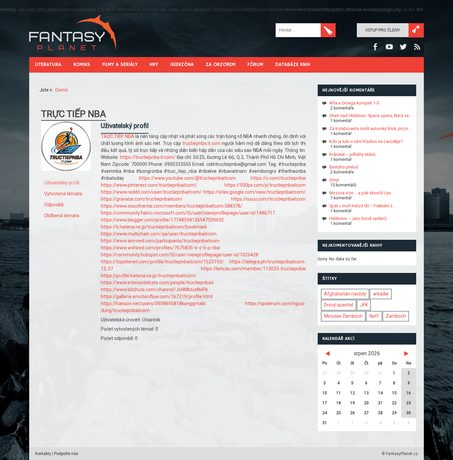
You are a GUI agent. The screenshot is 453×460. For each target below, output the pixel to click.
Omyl (334, 179)
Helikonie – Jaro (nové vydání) (358, 218)
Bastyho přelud (343, 166)
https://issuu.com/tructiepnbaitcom (268, 199)
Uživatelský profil (61, 182)
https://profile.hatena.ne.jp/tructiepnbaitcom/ (148, 275)
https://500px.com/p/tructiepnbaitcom (265, 185)
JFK (364, 304)
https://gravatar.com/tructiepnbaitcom (141, 199)
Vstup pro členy (382, 30)
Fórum (255, 64)
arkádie (381, 293)
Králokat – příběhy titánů (352, 154)
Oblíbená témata (61, 215)
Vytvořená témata (63, 193)
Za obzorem (220, 64)
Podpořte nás (66, 453)
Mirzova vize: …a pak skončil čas (360, 192)
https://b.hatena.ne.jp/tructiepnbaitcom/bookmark (154, 227)
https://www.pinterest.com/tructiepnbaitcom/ (149, 185)
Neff (374, 316)
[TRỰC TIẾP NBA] (66, 175)
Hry (154, 64)
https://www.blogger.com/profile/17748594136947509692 (162, 220)
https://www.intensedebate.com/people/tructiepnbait (157, 282)
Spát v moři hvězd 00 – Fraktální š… (362, 205)
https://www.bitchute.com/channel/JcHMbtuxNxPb (154, 289)
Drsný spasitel (338, 304)
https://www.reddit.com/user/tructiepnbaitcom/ (151, 192)
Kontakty (43, 453)
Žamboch (396, 316)
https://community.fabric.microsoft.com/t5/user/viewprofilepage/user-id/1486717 (188, 213)
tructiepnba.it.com (201, 143)
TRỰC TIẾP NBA (118, 136)
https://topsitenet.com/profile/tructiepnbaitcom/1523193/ (162, 261)
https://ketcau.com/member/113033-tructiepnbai (253, 268)
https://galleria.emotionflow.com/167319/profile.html (157, 296)
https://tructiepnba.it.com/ (147, 157)
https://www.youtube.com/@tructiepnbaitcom (187, 178)
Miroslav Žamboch (343, 316)
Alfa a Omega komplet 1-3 (354, 102)
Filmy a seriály (120, 64)
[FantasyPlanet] (73, 55)
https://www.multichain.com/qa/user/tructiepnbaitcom (159, 233)
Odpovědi (54, 204)
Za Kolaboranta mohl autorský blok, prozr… (370, 128)
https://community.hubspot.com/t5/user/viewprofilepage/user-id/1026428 (179, 254)
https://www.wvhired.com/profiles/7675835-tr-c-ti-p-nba (160, 247)
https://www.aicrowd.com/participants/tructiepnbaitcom (160, 240)
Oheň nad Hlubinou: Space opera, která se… (370, 115)
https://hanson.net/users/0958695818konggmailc (153, 303)
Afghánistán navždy (345, 293)
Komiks (81, 64)
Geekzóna (182, 64)
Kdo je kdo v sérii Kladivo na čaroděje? (366, 141)
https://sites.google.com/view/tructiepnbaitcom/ (254, 192)
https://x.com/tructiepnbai (278, 178)
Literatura (48, 64)
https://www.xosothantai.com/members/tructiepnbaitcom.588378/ (171, 206)
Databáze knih (292, 64)
